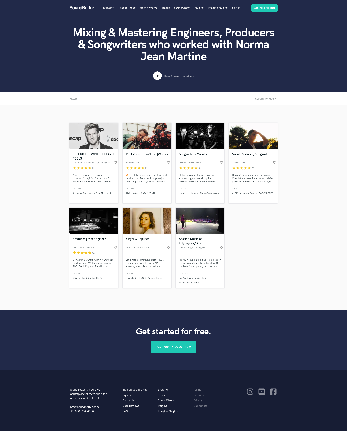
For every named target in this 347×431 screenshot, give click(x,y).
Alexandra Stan (80, 193)
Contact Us (200, 406)
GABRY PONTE (148, 193)
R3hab (136, 193)
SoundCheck (182, 8)
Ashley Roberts (202, 278)
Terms (197, 389)
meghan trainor (186, 278)
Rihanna (76, 278)
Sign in (236, 8)
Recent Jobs (128, 8)
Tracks (166, 8)
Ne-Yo (99, 278)
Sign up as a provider (136, 389)
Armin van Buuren (248, 193)
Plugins (199, 8)
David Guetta (88, 278)
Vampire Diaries (154, 278)
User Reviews (131, 406)
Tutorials (198, 395)
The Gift (142, 278)
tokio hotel (184, 193)
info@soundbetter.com (84, 407)
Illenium (194, 193)
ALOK (129, 193)
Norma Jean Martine (98, 193)
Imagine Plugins (218, 8)
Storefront (164, 389)
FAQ (125, 411)
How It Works (148, 8)
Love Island (131, 278)
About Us (128, 400)
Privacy (197, 400)
